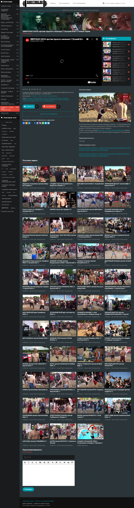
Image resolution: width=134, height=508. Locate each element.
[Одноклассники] (26, 123)
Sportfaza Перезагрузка (5, 76)
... (2, 122)
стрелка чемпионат (9, 189)
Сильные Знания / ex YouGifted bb (7, 46)
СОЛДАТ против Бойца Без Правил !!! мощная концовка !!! (117, 339)
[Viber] (40, 123)
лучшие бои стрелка (6, 165)
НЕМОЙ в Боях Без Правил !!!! (60, 209)
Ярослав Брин (6, 72)
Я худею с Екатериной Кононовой (5, 37)
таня (3, 192)
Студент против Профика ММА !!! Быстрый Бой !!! (89, 339)
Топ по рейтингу (64, 3)
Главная (53, 3)
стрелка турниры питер (8, 185)
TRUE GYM (4, 113)
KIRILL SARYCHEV (7, 22)
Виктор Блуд (5, 41)
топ (14, 192)
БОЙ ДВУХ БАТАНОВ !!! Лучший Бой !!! (90, 184)
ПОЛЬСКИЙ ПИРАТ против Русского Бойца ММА (90, 287)
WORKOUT (5, 84)
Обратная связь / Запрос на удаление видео (38, 501)
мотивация (13, 168)
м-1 (2, 168)
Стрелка (5, 140)
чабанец (13, 208)
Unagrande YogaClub (5, 10)
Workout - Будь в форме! (7, 92)
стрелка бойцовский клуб (8, 181)
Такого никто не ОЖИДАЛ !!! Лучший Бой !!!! (33, 210)
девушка (12, 155)
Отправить (28, 489)
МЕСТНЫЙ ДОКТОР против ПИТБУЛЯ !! (114, 364)
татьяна (9, 192)
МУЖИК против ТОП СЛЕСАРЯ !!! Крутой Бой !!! (34, 364)
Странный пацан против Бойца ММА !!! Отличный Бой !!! (90, 236)
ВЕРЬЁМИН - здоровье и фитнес (7, 103)
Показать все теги (7, 211)
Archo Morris (5, 49)
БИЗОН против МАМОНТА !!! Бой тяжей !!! (89, 416)
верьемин (9, 153)
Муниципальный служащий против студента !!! (117, 390)
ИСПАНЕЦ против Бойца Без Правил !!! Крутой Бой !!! (36, 287)
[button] (24, 462)
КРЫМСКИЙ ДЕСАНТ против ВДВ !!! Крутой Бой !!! (117, 184)
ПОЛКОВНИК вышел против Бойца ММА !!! (35, 416)
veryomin (4, 131)
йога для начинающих (8, 161)
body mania (8, 122)
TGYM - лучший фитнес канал (6, 81)
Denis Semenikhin (7, 69)
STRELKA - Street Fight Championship (7, 109)
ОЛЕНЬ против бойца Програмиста (35, 389)
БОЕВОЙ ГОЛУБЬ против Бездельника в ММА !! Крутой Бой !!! (63, 261)
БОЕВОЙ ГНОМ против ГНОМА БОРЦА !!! (61, 339)
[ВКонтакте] (24, 123)
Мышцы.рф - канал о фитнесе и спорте (7, 61)
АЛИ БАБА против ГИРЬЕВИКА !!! (35, 441)
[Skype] (46, 123)
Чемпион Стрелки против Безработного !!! (86, 261)
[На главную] (35, 3)
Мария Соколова (7, 32)
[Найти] (104, 3)
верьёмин (4, 155)
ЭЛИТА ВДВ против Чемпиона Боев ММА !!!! (117, 416)
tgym (14, 128)
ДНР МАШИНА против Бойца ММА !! (35, 338)
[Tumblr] (37, 123)
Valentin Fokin (6, 6)
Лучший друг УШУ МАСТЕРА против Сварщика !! (63, 236)
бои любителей (8, 150)
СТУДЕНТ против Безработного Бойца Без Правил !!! (61, 184)
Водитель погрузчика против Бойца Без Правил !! (35, 184)
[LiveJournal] (35, 123)
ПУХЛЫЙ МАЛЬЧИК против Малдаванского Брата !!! (114, 210)
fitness (4, 125)
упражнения (6, 201)
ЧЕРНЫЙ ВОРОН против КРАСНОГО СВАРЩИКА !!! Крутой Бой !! (117, 287)
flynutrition (5, 53)
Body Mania (5, 65)
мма (7, 168)
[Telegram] (48, 123)
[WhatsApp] (43, 123)
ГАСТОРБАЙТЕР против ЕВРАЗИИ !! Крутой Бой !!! (90, 210)
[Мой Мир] (29, 123)
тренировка (12, 195)
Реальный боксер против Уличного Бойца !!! (35, 236)
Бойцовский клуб (8, 137)
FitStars (3, 99)
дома (3, 158)
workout (11, 131)
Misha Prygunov (6, 25)
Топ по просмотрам (79, 3)
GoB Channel (5, 56)
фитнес (5, 208)
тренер (4, 195)
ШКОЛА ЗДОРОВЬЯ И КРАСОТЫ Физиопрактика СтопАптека (6, 17)
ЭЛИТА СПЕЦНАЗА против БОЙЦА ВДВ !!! (89, 364)
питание (10, 171)
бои (15, 143)
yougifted (4, 134)
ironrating (4, 29)
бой (3, 153)
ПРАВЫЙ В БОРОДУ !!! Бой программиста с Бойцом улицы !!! (89, 313)
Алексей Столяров (7, 88)
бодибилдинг (7, 143)
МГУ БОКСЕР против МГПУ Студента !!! (90, 390)
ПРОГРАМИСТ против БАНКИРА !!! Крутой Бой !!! (62, 390)
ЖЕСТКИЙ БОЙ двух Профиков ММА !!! (34, 313)
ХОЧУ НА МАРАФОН (48, 114)
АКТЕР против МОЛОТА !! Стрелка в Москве (63, 442)
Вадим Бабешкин (7, 96)
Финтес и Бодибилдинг (30, 10)
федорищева (5, 204)
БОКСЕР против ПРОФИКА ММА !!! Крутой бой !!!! (62, 287)
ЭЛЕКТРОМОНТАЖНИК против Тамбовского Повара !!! (61, 416)
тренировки (6, 198)
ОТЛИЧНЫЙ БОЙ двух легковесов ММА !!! (62, 313)
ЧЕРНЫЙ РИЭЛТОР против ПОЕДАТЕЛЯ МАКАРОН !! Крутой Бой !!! (117, 313)
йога (8, 158)
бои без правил (8, 147)
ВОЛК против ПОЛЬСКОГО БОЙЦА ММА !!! (62, 364)
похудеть (4, 174)
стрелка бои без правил (8, 177)
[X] (32, 123)
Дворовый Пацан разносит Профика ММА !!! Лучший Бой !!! (36, 261)
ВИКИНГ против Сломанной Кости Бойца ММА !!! (117, 236)
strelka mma (6, 128)
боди (11, 140)
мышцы (4, 171)
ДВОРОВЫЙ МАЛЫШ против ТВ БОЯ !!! (118, 261)
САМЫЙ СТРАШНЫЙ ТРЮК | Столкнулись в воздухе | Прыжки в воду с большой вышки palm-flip (89, 442)
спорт (10, 174)
